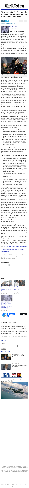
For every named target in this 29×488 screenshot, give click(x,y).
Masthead (8, 467)
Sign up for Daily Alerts (16, 467)
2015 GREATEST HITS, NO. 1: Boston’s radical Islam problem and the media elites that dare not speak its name (6, 305)
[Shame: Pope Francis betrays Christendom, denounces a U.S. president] (19, 283)
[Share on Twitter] (7, 21)
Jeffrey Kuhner (23, 248)
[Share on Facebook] (3, 21)
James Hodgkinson (14, 248)
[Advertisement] (14, 417)
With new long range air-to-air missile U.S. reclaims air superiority (12, 380)
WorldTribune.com (5, 251)
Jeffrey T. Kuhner (13, 26)
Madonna (17, 249)
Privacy (3, 467)
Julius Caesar (4, 249)
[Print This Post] (21, 21)
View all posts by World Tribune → (8, 258)
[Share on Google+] (12, 21)
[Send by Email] (25, 21)
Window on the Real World (9, 466)
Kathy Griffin (11, 249)
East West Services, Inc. (21, 466)
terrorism (22, 249)
